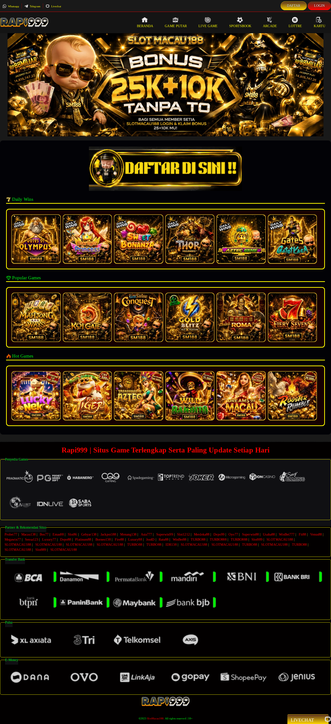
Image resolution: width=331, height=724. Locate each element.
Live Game (208, 26)
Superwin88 (250, 534)
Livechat (55, 6)
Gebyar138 (88, 534)
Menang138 (128, 534)
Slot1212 (183, 534)
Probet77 (11, 534)
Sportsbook (240, 26)
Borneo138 (103, 539)
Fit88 (302, 534)
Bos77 (44, 534)
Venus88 (316, 534)
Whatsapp (13, 6)
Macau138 (28, 534)
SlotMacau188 (155, 718)
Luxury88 (135, 539)
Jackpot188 (108, 534)
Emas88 (58, 534)
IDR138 (171, 544)
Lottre (295, 26)
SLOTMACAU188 (280, 539)
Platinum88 (83, 539)
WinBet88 (180, 539)
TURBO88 (198, 539)
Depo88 (65, 539)
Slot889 (257, 539)
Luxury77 (49, 539)
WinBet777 (286, 534)
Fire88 (119, 539)
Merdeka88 (201, 534)
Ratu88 (164, 539)
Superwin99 (164, 534)
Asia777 (146, 534)
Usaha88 (269, 534)
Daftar (293, 6)
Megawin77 (13, 539)
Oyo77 (233, 534)
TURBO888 (218, 539)
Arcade (270, 26)
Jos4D (150, 539)
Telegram (34, 6)
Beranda (145, 26)
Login (319, 6)
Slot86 (72, 534)
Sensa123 (31, 539)
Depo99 (218, 534)
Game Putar (176, 26)
